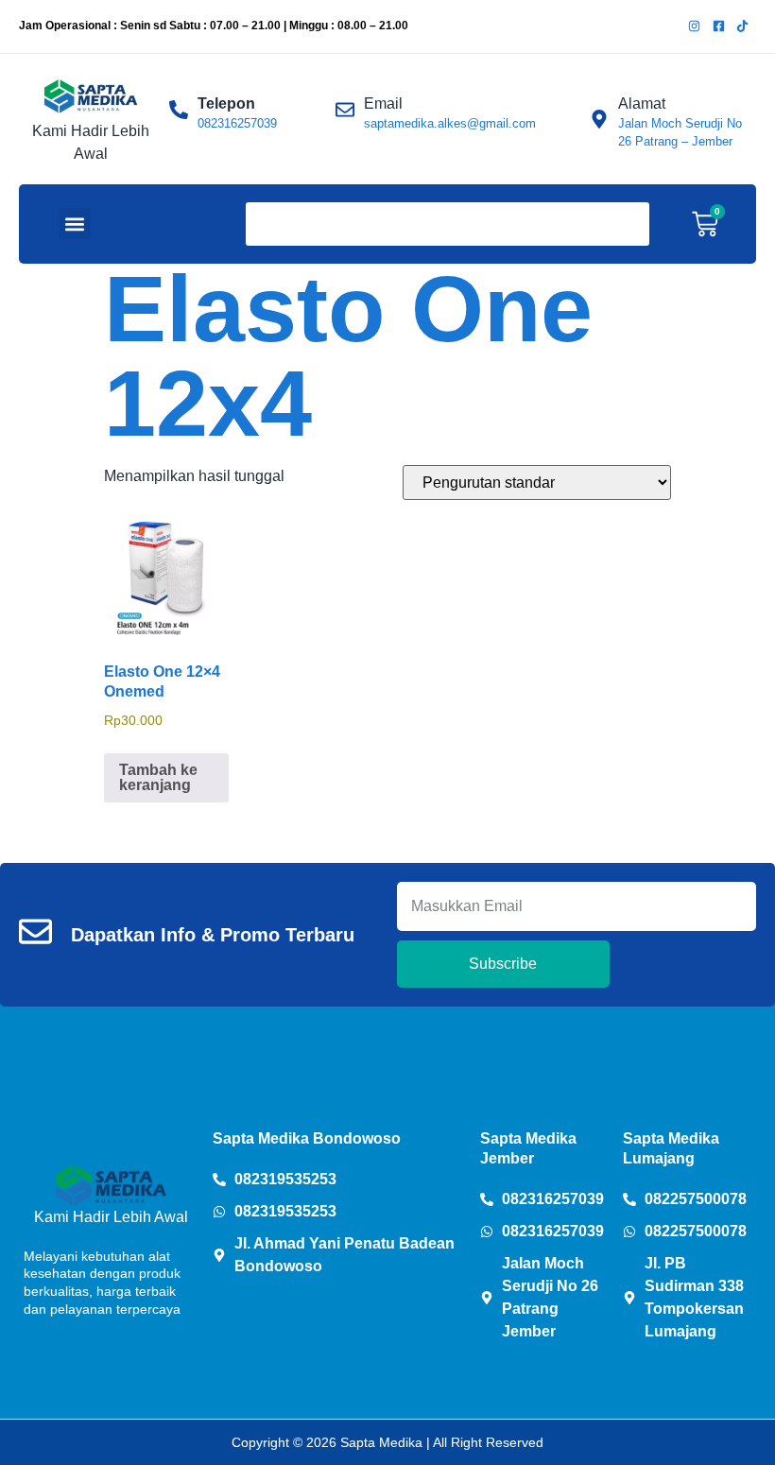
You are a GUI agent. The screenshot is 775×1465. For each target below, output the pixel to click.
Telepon (226, 103)
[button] (75, 223)
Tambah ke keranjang (158, 777)
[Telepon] (178, 109)
